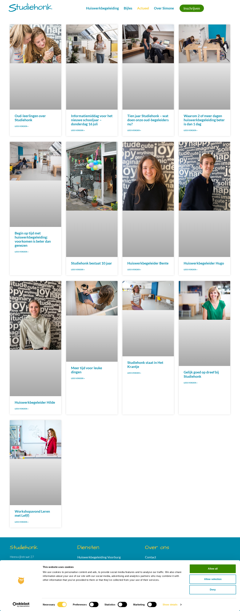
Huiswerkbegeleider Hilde (35, 402)
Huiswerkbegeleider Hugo (204, 263)
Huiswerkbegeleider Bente (147, 263)
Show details (170, 604)
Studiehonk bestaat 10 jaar (91, 263)
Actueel (143, 8)
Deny (213, 589)
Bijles (128, 8)
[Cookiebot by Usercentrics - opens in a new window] (21, 604)
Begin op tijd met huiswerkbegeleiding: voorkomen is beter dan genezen (33, 239)
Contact (150, 557)
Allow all (213, 568)
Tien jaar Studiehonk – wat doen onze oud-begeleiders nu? (148, 120)
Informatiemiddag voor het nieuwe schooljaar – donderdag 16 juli (91, 120)
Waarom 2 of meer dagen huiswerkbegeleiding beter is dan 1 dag (204, 120)
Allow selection (213, 579)
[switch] (93, 604)
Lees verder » (21, 126)
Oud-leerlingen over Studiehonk (30, 118)
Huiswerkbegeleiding (102, 8)
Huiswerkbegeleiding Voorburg (99, 557)
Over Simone (164, 8)
